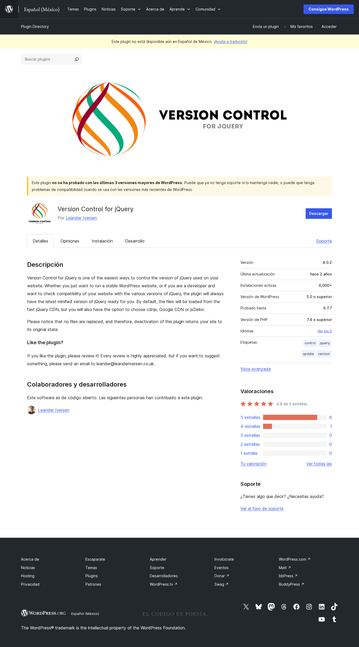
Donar (221, 576)
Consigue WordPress (329, 9)
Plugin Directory (35, 26)
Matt (285, 567)
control (310, 343)
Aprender (158, 559)
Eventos (221, 567)
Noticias (28, 567)
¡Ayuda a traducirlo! (230, 41)
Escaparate (95, 559)
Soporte (324, 241)
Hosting (27, 576)
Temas (91, 567)
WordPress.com (295, 559)
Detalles (40, 241)
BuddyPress (291, 584)
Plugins (91, 576)
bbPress (288, 576)
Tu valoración (253, 463)
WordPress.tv (164, 584)
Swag (221, 584)
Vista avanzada (255, 369)
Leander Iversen (81, 217)
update (308, 354)
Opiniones (69, 241)
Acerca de (30, 559)
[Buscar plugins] (76, 59)
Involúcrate (224, 559)
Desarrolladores (164, 576)
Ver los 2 (324, 331)
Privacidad (30, 584)
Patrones (93, 584)
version (324, 354)
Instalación (102, 241)
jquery (325, 343)
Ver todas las (319, 463)
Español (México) (85, 613)
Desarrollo (135, 241)
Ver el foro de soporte (262, 508)
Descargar (319, 213)
